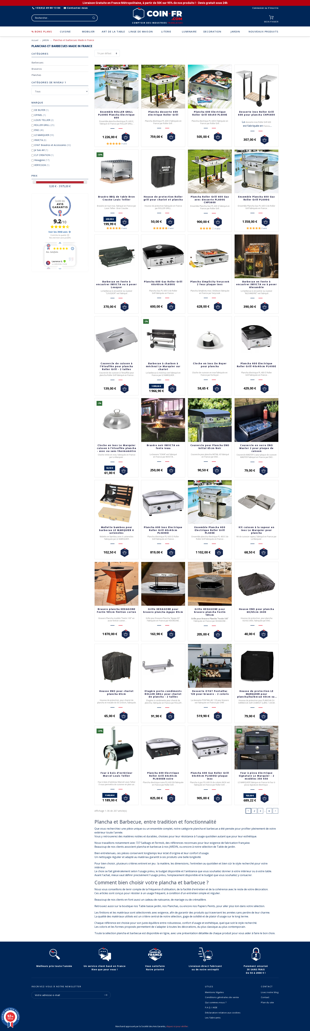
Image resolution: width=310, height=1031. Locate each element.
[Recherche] (93, 18)
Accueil (34, 40)
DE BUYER (41, 110)
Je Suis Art (41, 150)
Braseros (36, 68)
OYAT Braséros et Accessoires (52, 145)
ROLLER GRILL (44, 125)
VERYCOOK (41, 165)
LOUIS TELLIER (44, 120)
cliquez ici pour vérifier (177, 1026)
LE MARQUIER (44, 135)
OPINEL (40, 115)
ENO (39, 130)
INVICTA (40, 140)
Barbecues (37, 62)
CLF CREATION (44, 155)
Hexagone (42, 160)
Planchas (36, 75)
